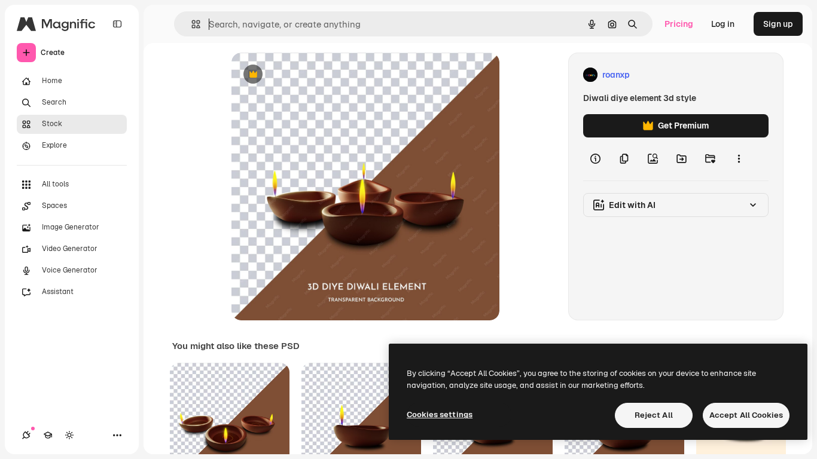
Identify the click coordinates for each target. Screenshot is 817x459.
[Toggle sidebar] (117, 23)
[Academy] (47, 435)
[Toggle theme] (69, 435)
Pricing (678, 24)
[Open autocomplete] (191, 24)
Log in (722, 24)
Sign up (778, 24)
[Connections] (26, 435)
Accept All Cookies (746, 415)
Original (308, 75)
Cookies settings (439, 414)
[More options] (739, 159)
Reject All (654, 415)
